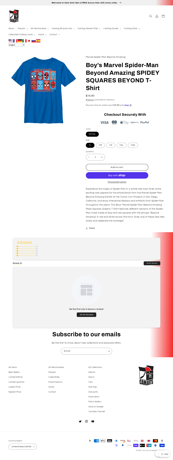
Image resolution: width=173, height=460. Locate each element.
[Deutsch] (20, 40)
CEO (90, 382)
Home (51, 387)
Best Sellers (14, 372)
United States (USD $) (21, 447)
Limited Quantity (16, 382)
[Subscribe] (109, 351)
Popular (52, 372)
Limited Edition (16, 377)
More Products (55, 382)
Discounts (93, 392)
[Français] (15, 40)
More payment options (117, 182)
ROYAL (92, 134)
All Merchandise (56, 367)
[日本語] (29, 40)
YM (100, 145)
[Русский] (33, 40)
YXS (133, 145)
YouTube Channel (96, 412)
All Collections (95, 367)
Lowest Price (15, 387)
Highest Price (15, 392)
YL (90, 145)
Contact (52, 392)
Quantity (90, 152)
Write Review (152, 263)
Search (91, 372)
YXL (121, 145)
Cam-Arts (145, 450)
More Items (93, 397)
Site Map (92, 387)
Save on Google (95, 407)
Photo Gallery (94, 402)
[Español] (38, 40)
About (91, 377)
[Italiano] (24, 40)
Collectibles (54, 377)
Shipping (90, 100)
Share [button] (92, 228)
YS (110, 145)
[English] (11, 40)
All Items (13, 367)
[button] (22, 29)
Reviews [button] (17, 263)
